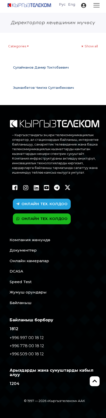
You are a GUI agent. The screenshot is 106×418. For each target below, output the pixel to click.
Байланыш (21, 302)
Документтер (23, 250)
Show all (91, 46)
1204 (14, 383)
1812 (14, 329)
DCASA (16, 271)
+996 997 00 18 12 (27, 337)
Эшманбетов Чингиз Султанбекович (43, 88)
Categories (17, 46)
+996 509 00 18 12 (27, 354)
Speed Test (21, 281)
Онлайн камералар (29, 260)
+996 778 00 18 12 (27, 346)
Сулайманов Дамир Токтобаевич (41, 67)
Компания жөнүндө (30, 239)
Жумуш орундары (28, 292)
